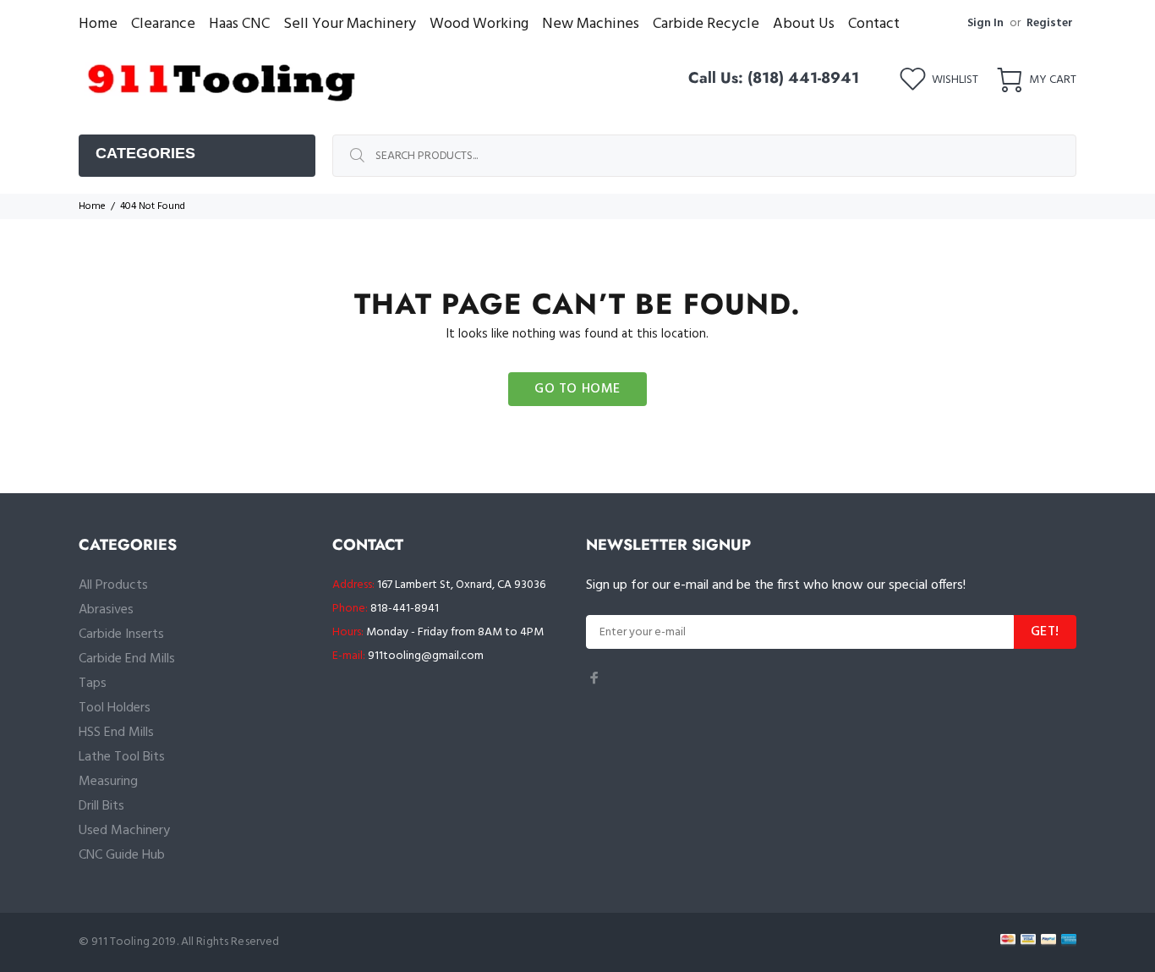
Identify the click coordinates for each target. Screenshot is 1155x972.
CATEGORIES (145, 153)
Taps (93, 684)
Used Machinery (124, 831)
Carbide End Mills (127, 659)
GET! (1045, 632)
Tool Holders (115, 708)
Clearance (163, 24)
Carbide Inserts (121, 634)
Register (1049, 23)
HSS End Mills (116, 733)
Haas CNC (239, 24)
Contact (874, 24)
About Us (804, 24)
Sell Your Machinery (349, 24)
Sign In (985, 23)
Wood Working (479, 24)
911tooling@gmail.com (426, 656)
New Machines (590, 24)
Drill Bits (101, 806)
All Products (113, 585)
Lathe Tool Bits (122, 757)
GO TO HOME (577, 389)
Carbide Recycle (706, 24)
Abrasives (106, 610)
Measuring (108, 782)
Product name (140, 904)
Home (98, 24)
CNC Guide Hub (122, 855)
